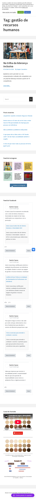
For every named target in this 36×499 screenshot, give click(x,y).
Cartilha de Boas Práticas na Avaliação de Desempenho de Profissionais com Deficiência (16, 279)
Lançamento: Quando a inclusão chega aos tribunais (17, 116)
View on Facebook (10, 250)
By (21, 69)
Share (28, 250)
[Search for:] (18, 99)
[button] (18, 448)
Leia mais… (6, 86)
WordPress (27, 493)
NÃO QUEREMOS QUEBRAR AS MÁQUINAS (15, 130)
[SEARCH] (31, 99)
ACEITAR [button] (20, 12)
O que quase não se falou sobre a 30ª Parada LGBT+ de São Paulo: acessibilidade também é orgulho (16, 137)
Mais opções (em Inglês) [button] (9, 12)
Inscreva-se (19, 433)
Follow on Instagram (19, 185)
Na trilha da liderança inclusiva (15, 64)
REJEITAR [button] (27, 12)
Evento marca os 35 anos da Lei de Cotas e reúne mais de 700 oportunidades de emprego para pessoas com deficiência (17, 123)
